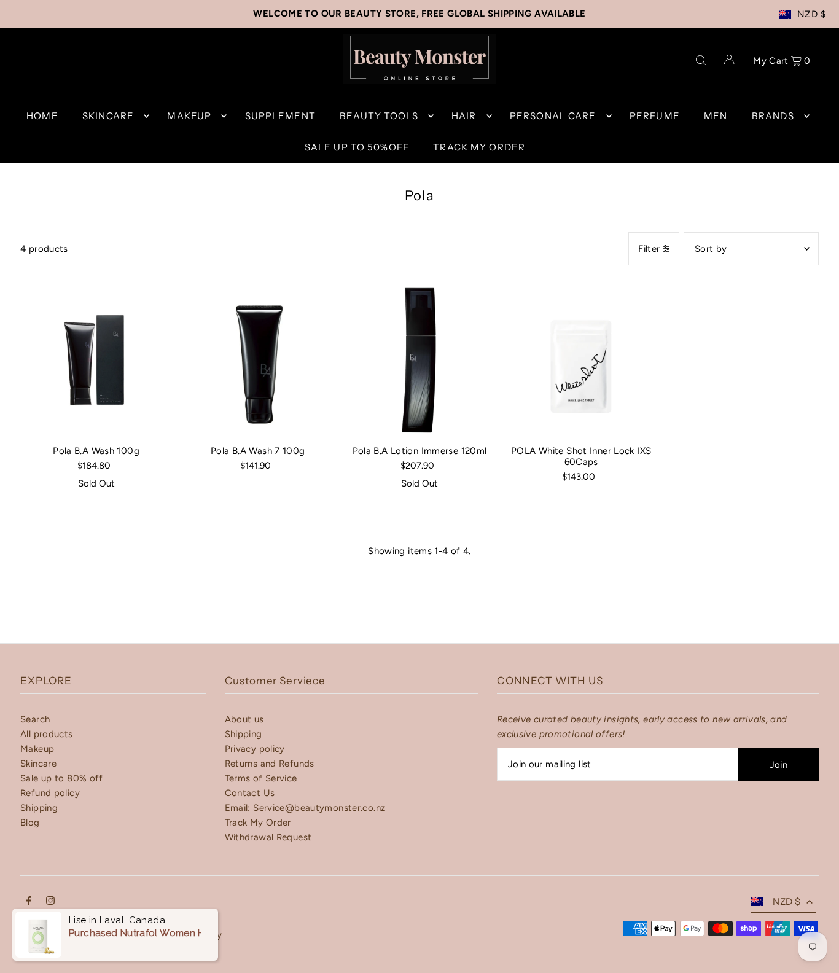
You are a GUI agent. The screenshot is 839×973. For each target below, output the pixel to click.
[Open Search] (700, 59)
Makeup (37, 748)
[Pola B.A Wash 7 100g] (258, 360)
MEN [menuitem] (715, 116)
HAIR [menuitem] (464, 116)
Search (35, 719)
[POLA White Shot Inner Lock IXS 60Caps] (581, 360)
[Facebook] (28, 901)
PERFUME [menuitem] (655, 116)
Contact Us (250, 793)
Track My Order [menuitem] (479, 147)
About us (244, 719)
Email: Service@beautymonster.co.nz (305, 807)
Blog (30, 822)
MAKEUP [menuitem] (189, 116)
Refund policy (50, 793)
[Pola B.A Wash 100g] (96, 360)
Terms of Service (261, 778)
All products (46, 734)
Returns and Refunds (269, 763)
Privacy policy (255, 748)
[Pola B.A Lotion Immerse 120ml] (419, 360)
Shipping (39, 807)
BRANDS (773, 116)
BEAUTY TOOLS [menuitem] (379, 116)
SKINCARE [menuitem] (108, 116)
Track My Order (258, 822)
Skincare (38, 763)
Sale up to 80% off (61, 778)
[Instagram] (50, 901)
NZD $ (811, 14)
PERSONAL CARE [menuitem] (553, 116)
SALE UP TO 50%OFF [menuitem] (357, 147)
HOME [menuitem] (42, 116)
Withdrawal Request (268, 837)
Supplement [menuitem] (280, 116)
